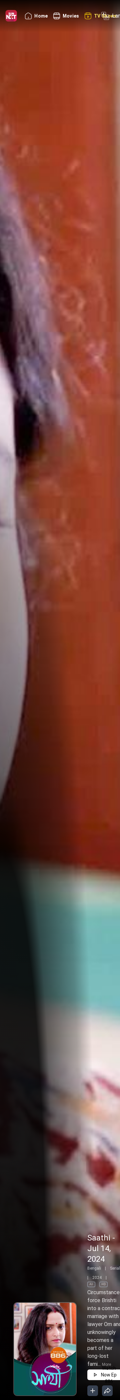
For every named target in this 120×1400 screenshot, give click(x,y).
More (106, 1364)
